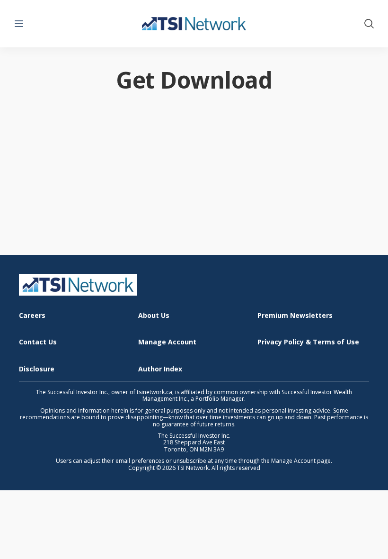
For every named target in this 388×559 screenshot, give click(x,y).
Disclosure (36, 369)
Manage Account (167, 342)
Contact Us (38, 342)
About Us (153, 316)
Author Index (160, 369)
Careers (32, 316)
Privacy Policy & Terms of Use (308, 342)
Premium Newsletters (295, 316)
